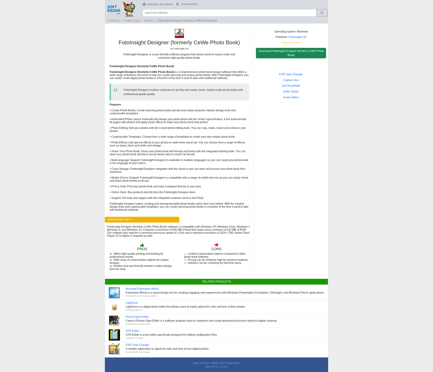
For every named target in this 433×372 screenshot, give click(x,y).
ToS (222, 363)
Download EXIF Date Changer (138, 352)
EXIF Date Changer (291, 74)
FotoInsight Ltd (297, 37)
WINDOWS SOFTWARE (160, 4)
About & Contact (201, 363)
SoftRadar (114, 20)
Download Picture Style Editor (138, 324)
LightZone (132, 302)
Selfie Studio (291, 91)
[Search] (321, 12)
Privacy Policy (233, 363)
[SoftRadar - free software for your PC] (123, 9)
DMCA (214, 363)
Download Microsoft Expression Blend (141, 296)
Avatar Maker (291, 97)
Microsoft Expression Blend (142, 288)
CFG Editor (132, 330)
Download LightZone (134, 310)
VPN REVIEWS (189, 4)
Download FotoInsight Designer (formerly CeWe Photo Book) (291, 53)
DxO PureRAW (291, 85)
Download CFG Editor (135, 338)
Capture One (291, 80)
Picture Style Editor (137, 316)
